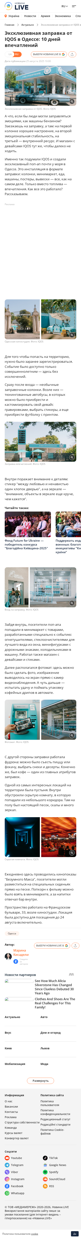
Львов (45, 1048)
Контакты (11, 1112)
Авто (44, 1017)
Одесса (12, 933)
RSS (51, 1186)
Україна (13, 16)
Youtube (16, 1158)
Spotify (53, 1172)
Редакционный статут (55, 1119)
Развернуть (41, 1081)
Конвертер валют (17, 1138)
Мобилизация (15, 1064)
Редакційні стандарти (55, 1124)
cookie (34, 1233)
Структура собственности (22, 1122)
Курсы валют (13, 1133)
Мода (44, 1064)
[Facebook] (15, 961)
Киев (8, 1048)
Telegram (17, 1165)
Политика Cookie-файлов (52, 1131)
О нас (8, 1101)
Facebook (17, 1186)
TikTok (53, 1158)
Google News (57, 1165)
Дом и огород (50, 1032)
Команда (11, 1127)
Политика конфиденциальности (55, 1112)
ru (63, 6)
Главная (9, 24)
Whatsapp (17, 1193)
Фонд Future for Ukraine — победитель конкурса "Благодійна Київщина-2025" (26, 544)
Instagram (17, 1179)
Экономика (63, 16)
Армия (45, 16)
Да (74, 1233)
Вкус (8, 1032)
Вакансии (11, 1106)
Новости (30, 16)
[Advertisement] (40, 247)
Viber (14, 1172)
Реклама (11, 1117)
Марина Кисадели (21, 952)
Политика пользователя (49, 1103)
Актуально (27, 24)
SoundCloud (57, 1179)
